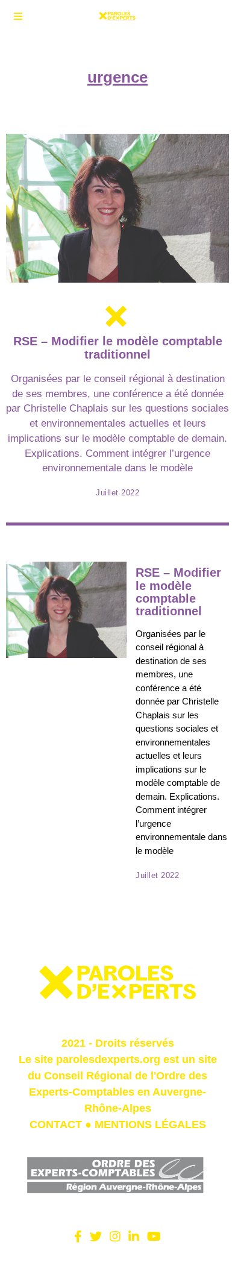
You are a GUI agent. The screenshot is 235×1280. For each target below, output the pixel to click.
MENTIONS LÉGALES (150, 1124)
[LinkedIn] (133, 1236)
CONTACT (56, 1124)
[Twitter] (96, 1236)
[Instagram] (115, 1236)
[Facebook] (78, 1236)
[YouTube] (154, 1236)
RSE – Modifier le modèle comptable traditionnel (117, 347)
